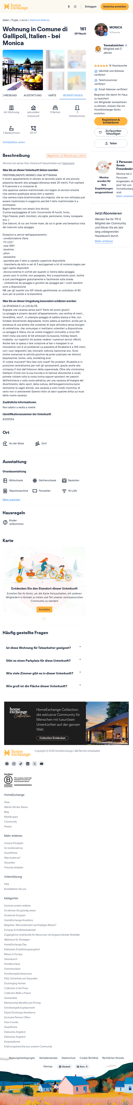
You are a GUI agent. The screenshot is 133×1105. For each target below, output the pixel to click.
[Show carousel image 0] (23, 70)
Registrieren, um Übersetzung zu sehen (66, 155)
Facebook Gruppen (15, 915)
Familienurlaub (12, 964)
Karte (52, 95)
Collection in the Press (16, 988)
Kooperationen (12, 1041)
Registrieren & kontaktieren (111, 121)
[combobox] (64, 1066)
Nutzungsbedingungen (22, 1058)
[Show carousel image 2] (76, 59)
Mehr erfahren (104, 241)
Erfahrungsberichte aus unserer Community (28, 1046)
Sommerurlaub (12, 968)
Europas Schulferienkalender (20, 930)
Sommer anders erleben (17, 905)
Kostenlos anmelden (114, 6)
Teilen (113, 143)
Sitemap (47, 1066)
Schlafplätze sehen (14, 142)
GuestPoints (10, 853)
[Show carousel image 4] (76, 80)
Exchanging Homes (15, 983)
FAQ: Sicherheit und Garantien (21, 978)
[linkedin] (27, 764)
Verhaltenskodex (48, 1058)
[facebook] (7, 764)
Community (10, 821)
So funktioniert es (13, 848)
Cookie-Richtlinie (89, 1058)
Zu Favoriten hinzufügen (113, 132)
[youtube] (41, 764)
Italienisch (68, 163)
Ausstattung (33, 95)
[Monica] (101, 30)
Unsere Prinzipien (13, 843)
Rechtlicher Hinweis (113, 1058)
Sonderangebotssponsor (18, 973)
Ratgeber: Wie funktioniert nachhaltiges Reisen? (30, 925)
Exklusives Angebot (14, 1032)
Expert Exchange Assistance (19, 1012)
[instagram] (14, 764)
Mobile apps (11, 816)
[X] (34, 764)
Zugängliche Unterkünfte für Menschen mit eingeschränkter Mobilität (42, 934)
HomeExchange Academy (18, 920)
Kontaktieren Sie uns (15, 889)
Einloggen (90, 6)
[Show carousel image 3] (55, 80)
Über (7, 802)
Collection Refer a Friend (17, 993)
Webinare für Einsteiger (17, 939)
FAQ (6, 884)
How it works (11, 1022)
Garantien (9, 862)
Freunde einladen (13, 867)
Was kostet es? (12, 857)
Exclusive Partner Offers (17, 1017)
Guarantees (10, 998)
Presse (8, 826)
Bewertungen (73, 95)
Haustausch (10, 959)
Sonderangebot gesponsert (19, 1007)
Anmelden (44, 609)
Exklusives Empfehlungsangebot (22, 949)
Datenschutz (69, 1058)
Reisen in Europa (13, 954)
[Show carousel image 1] (55, 59)
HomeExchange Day (15, 944)
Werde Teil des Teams (16, 807)
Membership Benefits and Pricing (22, 1002)
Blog (6, 812)
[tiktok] (21, 764)
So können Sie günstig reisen (20, 910)
